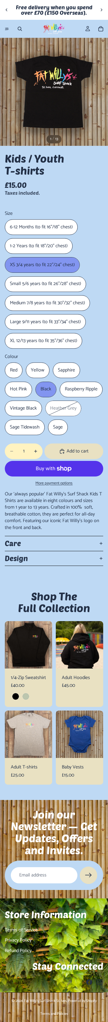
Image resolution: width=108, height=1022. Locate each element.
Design (16, 558)
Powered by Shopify (82, 1001)
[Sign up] (88, 875)
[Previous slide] (6, 10)
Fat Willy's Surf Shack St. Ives (45, 1001)
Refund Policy (18, 951)
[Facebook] (89, 982)
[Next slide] (101, 10)
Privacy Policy (18, 940)
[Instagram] (99, 982)
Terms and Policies (54, 1014)
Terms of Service (21, 930)
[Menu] (7, 29)
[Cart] (100, 28)
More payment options (54, 483)
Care (13, 543)
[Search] (19, 28)
